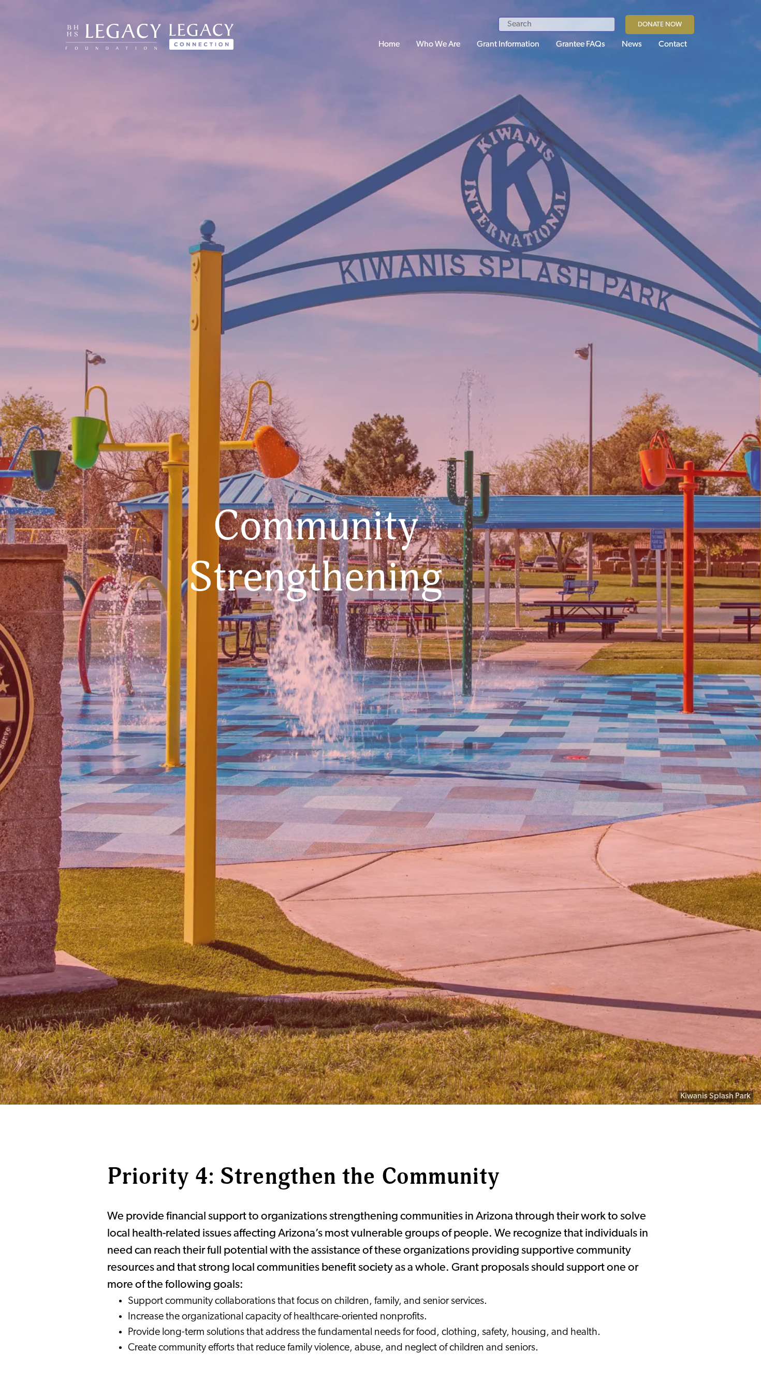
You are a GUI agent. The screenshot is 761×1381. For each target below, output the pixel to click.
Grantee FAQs (580, 44)
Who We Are (438, 44)
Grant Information (508, 44)
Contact (672, 44)
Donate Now (660, 24)
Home (389, 44)
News (632, 44)
